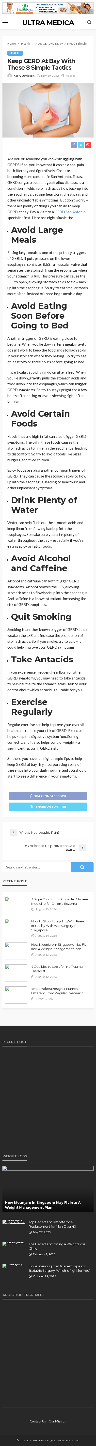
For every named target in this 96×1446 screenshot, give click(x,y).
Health (15, 53)
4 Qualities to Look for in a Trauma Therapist (57, 969)
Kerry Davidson (24, 75)
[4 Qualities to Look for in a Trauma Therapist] (16, 972)
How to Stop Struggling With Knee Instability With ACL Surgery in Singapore (57, 925)
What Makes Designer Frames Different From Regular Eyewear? (57, 991)
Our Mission (57, 1421)
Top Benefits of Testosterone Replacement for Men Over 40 (52, 1224)
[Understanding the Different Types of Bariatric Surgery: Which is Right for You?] (13, 1266)
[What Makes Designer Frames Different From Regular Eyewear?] (16, 995)
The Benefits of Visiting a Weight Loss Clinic (57, 1246)
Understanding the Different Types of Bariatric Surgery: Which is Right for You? (60, 1268)
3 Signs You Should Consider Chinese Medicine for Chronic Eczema (59, 901)
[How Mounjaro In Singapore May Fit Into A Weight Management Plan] (16, 950)
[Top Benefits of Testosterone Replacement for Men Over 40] (13, 1222)
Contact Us (38, 1421)
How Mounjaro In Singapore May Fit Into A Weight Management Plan (58, 947)
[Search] (89, 22)
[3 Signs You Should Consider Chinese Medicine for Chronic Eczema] (16, 905)
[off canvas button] (5, 22)
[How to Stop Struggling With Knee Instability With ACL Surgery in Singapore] (16, 927)
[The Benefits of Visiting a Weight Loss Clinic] (13, 1244)
